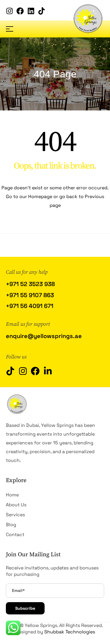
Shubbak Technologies (69, 632)
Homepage (40, 196)
